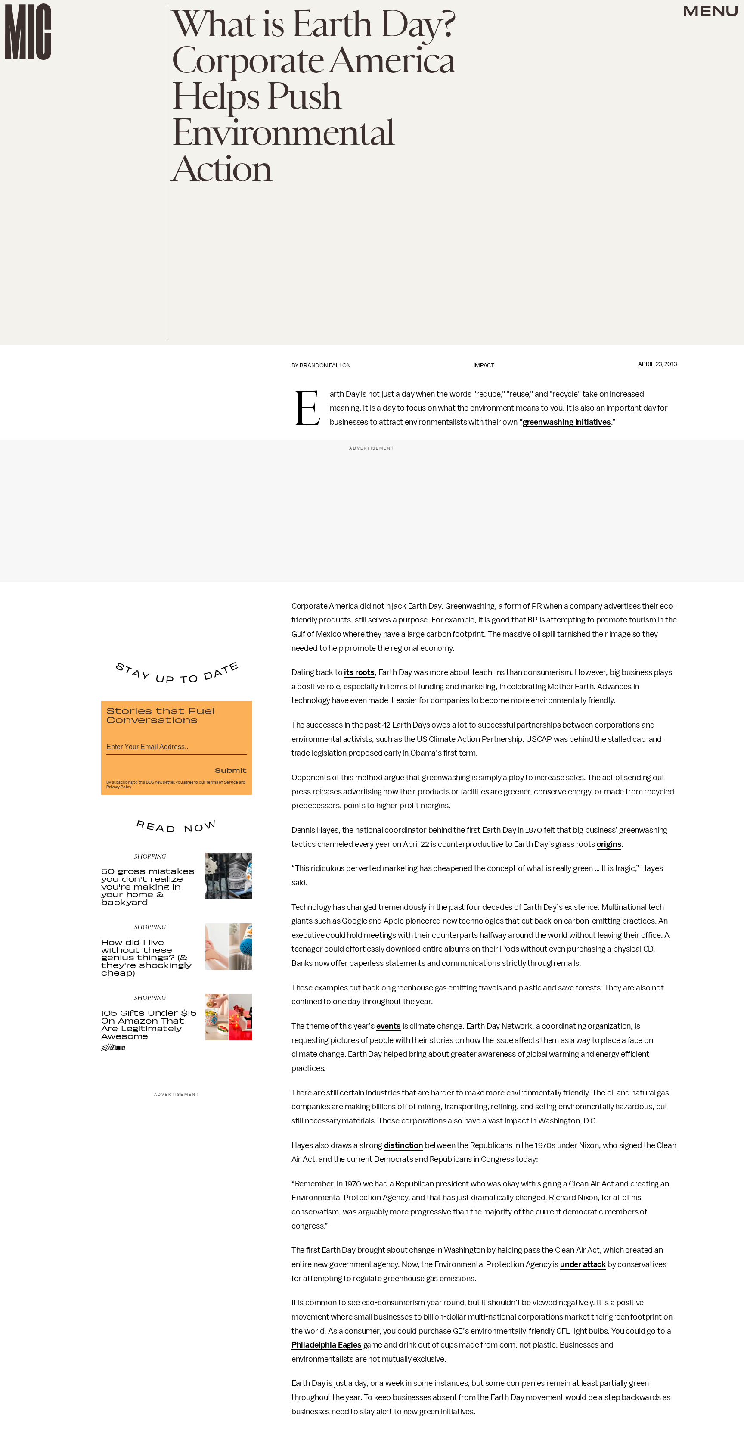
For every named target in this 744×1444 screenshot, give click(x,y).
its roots (359, 672)
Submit (231, 770)
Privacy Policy (118, 787)
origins (609, 844)
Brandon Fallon (325, 365)
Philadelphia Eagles (326, 1345)
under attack (583, 1264)
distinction (403, 1145)
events (388, 1026)
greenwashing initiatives (567, 422)
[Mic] (28, 31)
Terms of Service (222, 782)
